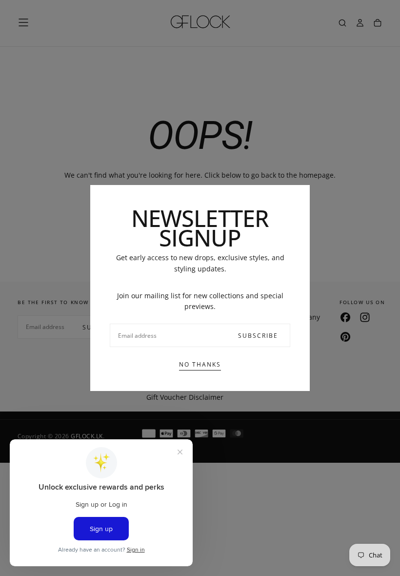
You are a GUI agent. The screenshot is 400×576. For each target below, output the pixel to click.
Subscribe (258, 335)
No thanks (200, 364)
